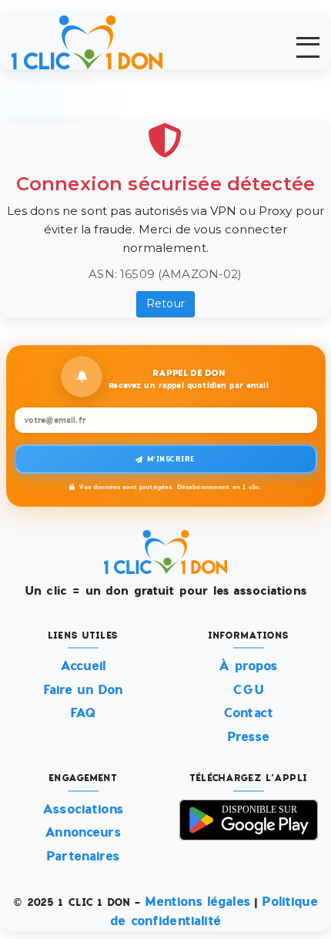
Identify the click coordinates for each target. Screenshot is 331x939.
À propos (248, 666)
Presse (248, 737)
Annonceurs (83, 832)
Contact (248, 713)
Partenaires (82, 856)
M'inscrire (171, 459)
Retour (165, 303)
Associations (82, 809)
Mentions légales (197, 901)
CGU (247, 690)
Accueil (82, 666)
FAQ (82, 713)
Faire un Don (83, 690)
